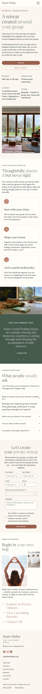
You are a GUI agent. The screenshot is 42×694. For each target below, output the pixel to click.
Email (7, 481)
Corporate (7, 676)
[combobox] (21, 494)
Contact (6, 679)
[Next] (23, 359)
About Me (6, 663)
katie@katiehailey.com (11, 656)
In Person (6, 666)
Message (9, 499)
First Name (9, 472)
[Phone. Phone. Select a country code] (25, 485)
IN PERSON (6, 11)
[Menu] (38, 3)
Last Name (26, 472)
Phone (24, 481)
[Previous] (18, 359)
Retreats (6, 673)
